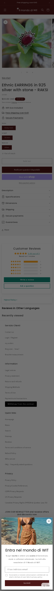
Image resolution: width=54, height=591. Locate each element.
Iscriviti (27, 583)
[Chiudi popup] (48, 521)
